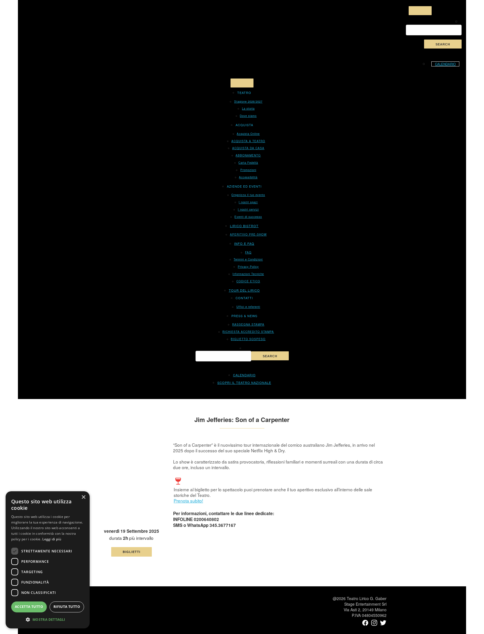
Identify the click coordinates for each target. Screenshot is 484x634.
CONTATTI (244, 298)
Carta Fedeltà (248, 163)
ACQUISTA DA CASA (248, 148)
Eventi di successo (248, 217)
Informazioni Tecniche (248, 274)
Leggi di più (51, 539)
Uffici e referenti (248, 307)
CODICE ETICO (248, 281)
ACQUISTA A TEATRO (248, 141)
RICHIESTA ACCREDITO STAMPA (248, 332)
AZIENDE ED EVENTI (244, 186)
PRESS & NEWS (244, 315)
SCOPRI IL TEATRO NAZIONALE (244, 382)
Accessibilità (248, 177)
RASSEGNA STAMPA (248, 324)
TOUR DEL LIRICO (244, 290)
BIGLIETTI (131, 552)
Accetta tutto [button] (29, 606)
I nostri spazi (248, 202)
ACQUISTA (244, 125)
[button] (47, 619)
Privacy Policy (248, 267)
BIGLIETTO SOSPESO (248, 339)
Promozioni (248, 170)
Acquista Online (248, 134)
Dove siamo (248, 116)
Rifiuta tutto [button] (66, 606)
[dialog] (48, 559)
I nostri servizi (248, 209)
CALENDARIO (445, 64)
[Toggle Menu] (420, 10)
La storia (248, 108)
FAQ (248, 252)
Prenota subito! (188, 500)
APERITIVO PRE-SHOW (248, 234)
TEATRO (244, 92)
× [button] (83, 497)
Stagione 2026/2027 (248, 101)
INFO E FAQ (244, 243)
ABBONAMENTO (248, 155)
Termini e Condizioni (248, 259)
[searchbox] (434, 30)
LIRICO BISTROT (244, 225)
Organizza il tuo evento (248, 195)
